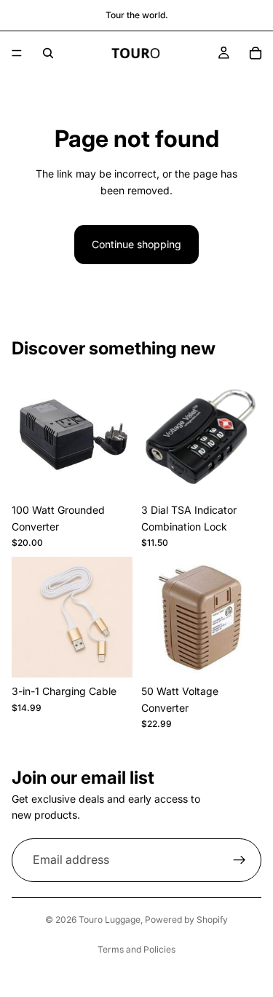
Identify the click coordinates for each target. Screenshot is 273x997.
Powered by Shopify (186, 919)
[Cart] (256, 53)
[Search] (48, 53)
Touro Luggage (110, 919)
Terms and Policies (136, 949)
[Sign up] (239, 860)
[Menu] (16, 53)
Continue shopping (136, 244)
